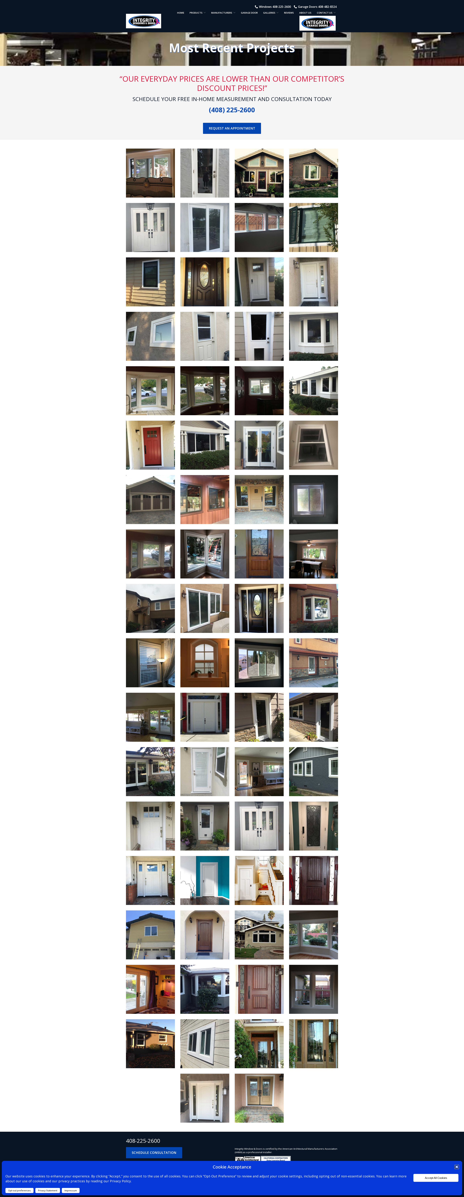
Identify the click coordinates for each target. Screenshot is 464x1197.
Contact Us (324, 12)
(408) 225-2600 (232, 109)
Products (196, 12)
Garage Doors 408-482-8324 (317, 7)
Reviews (289, 12)
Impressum (71, 1190)
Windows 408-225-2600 (275, 7)
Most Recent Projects (232, 47)
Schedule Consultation (154, 1152)
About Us (305, 12)
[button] (457, 1167)
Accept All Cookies (436, 1177)
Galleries (269, 12)
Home (180, 12)
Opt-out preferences (19, 1190)
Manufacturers (221, 12)
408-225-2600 (143, 1140)
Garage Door (249, 12)
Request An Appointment (232, 128)
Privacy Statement (47, 1190)
